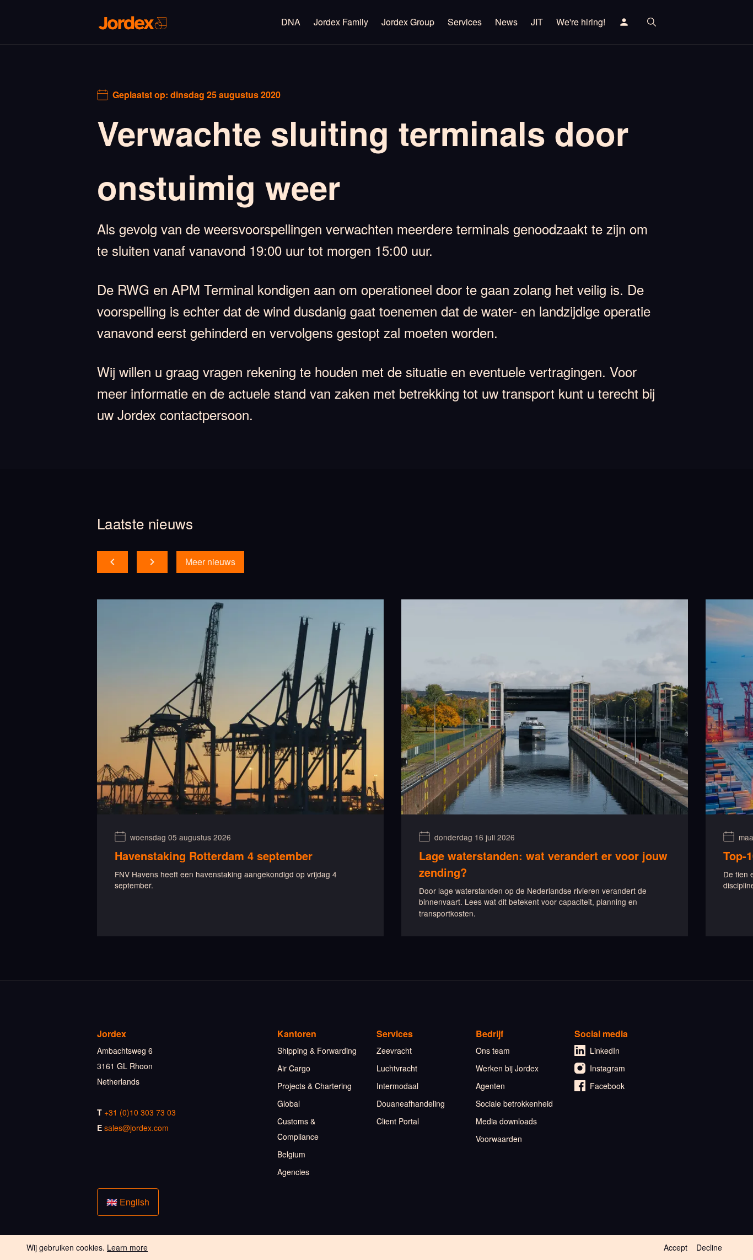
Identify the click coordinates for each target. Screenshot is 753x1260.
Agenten (490, 1085)
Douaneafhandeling (410, 1103)
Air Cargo (293, 1068)
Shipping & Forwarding (317, 1050)
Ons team (493, 1050)
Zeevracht (394, 1050)
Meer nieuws (210, 561)
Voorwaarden (499, 1138)
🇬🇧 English (127, 1201)
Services (465, 21)
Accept (675, 1247)
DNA (290, 21)
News (506, 21)
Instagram (607, 1068)
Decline (709, 1247)
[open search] (651, 22)
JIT (537, 21)
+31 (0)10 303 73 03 (140, 1112)
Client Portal (397, 1121)
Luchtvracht (396, 1068)
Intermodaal (397, 1085)
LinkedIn (605, 1050)
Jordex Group (407, 21)
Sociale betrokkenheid (514, 1103)
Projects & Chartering (314, 1085)
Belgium (291, 1154)
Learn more (127, 1247)
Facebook (607, 1085)
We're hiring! (580, 21)
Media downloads (506, 1121)
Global (288, 1103)
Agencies (293, 1171)
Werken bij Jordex (507, 1068)
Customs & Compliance (298, 1129)
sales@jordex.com (136, 1127)
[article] (240, 767)
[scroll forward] (152, 562)
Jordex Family (341, 21)
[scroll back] (112, 562)
